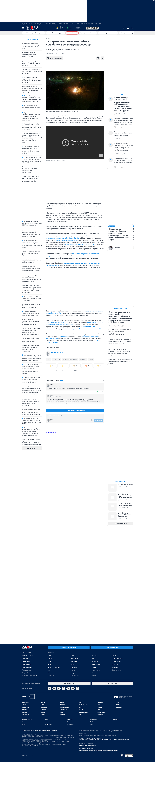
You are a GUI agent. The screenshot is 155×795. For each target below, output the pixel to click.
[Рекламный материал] (92, 28)
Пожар (91, 359)
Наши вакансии (27, 667)
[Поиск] (123, 28)
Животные (51, 673)
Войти (51, 421)
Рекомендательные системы (86, 748)
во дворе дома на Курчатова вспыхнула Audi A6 (83, 329)
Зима (72, 656)
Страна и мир (116, 661)
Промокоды (37, 24)
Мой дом (74, 667)
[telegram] (49, 688)
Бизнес (50, 658)
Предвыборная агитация (30, 673)
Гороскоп (80, 24)
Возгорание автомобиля (70, 359)
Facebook (94, 336)
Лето (72, 664)
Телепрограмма (64, 24)
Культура (74, 661)
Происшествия (96, 664)
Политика (95, 661)
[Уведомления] (128, 28)
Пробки (69, 28)
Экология (115, 664)
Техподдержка (26, 670)
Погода (54, 24)
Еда (49, 670)
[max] (63, 688)
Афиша (73, 24)
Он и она (94, 656)
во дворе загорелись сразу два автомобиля (80, 244)
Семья (94, 676)
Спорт (114, 656)
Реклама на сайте (27, 656)
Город (49, 664)
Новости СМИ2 (51, 432)
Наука (73, 670)
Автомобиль (56, 359)
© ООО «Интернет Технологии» (30, 756)
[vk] (54, 688)
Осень (94, 658)
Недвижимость (27, 24)
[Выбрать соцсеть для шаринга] (102, 58)
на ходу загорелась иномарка (66, 240)
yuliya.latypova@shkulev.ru (115, 730)
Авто (49, 656)
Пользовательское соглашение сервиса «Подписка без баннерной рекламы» (98, 750)
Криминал (74, 658)
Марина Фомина (57, 352)
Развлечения (96, 670)
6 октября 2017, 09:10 (51, 53)
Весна (49, 661)
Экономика (115, 667)
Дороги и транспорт (54, 667)
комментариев (56, 58)
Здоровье (51, 676)
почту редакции (63, 336)
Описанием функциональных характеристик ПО (91, 738)
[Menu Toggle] (23, 28)
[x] (68, 688)
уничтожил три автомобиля (56, 322)
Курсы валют (88, 24)
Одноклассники (52, 338)
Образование (75, 676)
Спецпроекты (116, 670)
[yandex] (77, 688)
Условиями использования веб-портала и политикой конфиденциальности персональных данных (104, 739)
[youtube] (73, 688)
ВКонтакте (86, 336)
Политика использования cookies (87, 745)
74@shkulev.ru (41, 743)
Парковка (82, 359)
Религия (94, 673)
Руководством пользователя (86, 737)
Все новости (32, 40)
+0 (97, 392)
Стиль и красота (117, 658)
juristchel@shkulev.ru (63, 744)
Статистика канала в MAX (30, 676)
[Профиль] (132, 28)
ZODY (100, 24)
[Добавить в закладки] (98, 58)
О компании (26, 661)
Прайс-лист (25, 658)
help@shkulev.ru (34, 745)
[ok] (59, 688)
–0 (102, 392)
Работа (94, 667)
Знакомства (47, 24)
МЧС (48, 359)
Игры (96, 24)
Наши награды (26, 664)
